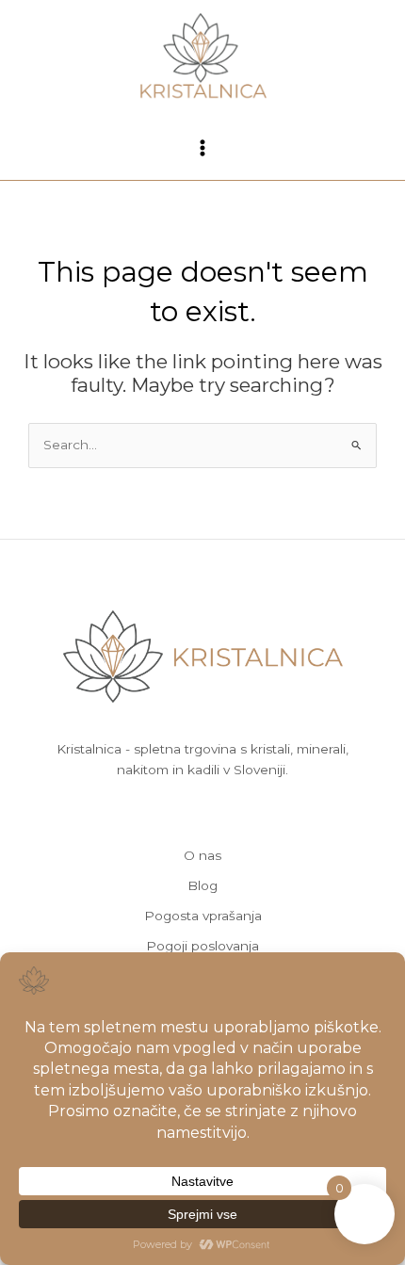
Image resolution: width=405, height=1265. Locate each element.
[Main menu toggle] (202, 147)
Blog (202, 885)
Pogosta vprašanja (203, 915)
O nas (202, 855)
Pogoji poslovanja (202, 945)
